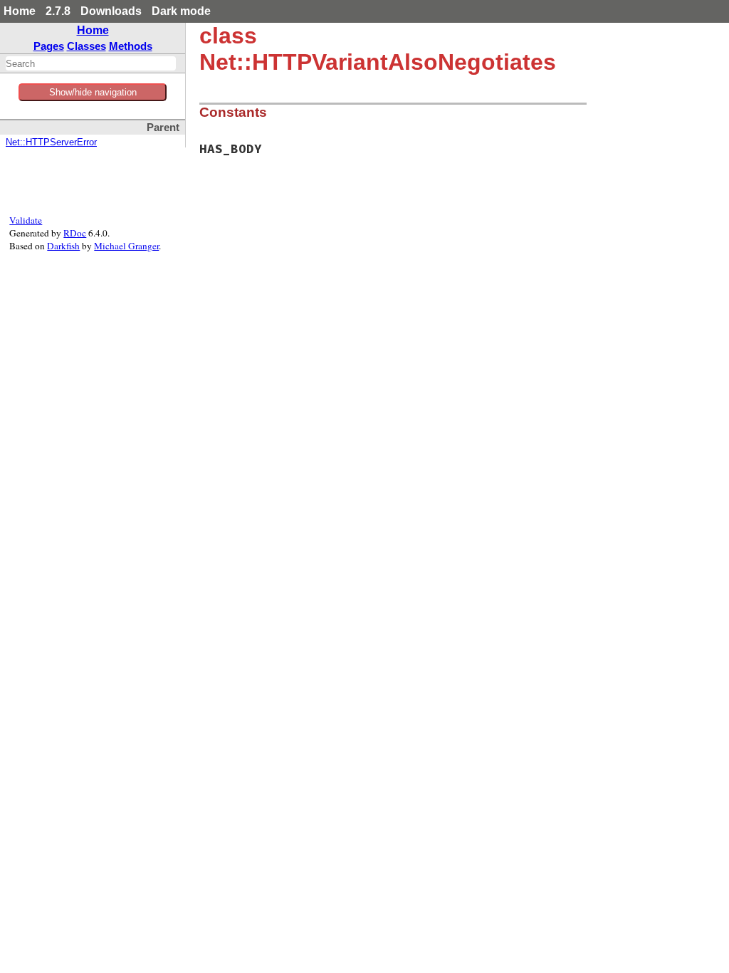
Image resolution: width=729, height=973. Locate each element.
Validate (25, 220)
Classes (86, 46)
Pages (48, 46)
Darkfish (63, 245)
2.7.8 (58, 11)
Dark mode (181, 11)
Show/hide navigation (93, 92)
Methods (130, 46)
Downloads (111, 11)
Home (20, 11)
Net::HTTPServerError (51, 142)
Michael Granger (126, 245)
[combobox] (91, 63)
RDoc (74, 233)
